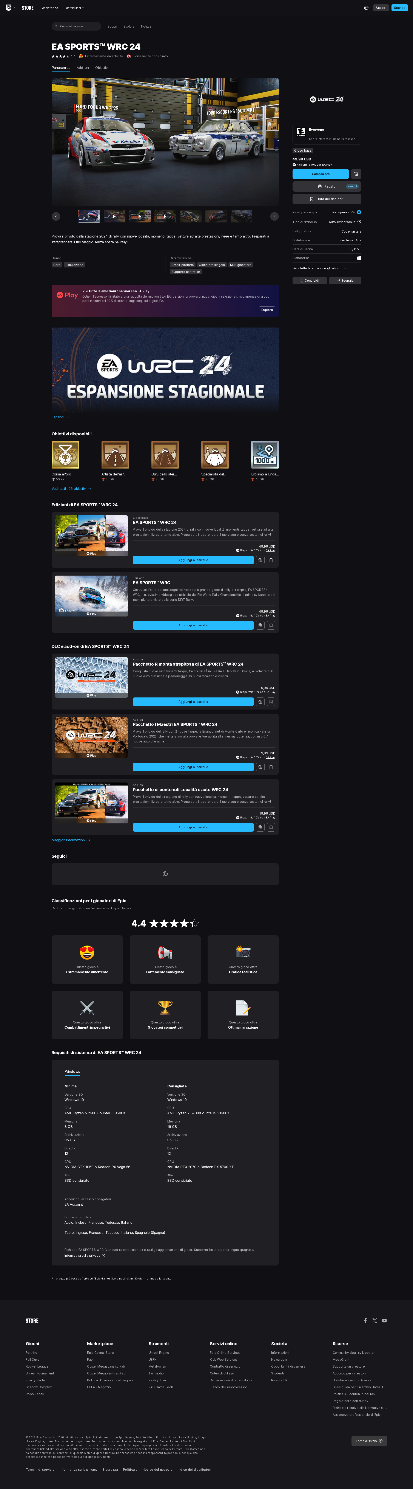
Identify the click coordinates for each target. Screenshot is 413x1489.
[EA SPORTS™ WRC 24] (91, 535)
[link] (267, 309)
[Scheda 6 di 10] (216, 216)
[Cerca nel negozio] (56, 26)
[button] (165, 417)
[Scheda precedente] (56, 216)
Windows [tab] (72, 1071)
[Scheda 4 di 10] (165, 216)
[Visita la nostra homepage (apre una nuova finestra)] (165, 874)
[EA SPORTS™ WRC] (91, 596)
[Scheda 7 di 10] (241, 216)
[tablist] (165, 1071)
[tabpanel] (165, 1132)
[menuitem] (112, 26)
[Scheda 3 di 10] (140, 216)
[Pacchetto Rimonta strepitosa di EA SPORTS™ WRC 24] (91, 677)
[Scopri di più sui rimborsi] (359, 222)
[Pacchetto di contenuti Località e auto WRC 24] (91, 803)
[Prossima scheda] (274, 216)
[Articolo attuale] (89, 216)
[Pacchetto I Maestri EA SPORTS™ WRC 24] (91, 737)
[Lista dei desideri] (271, 560)
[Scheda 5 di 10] (191, 216)
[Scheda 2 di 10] (114, 216)
